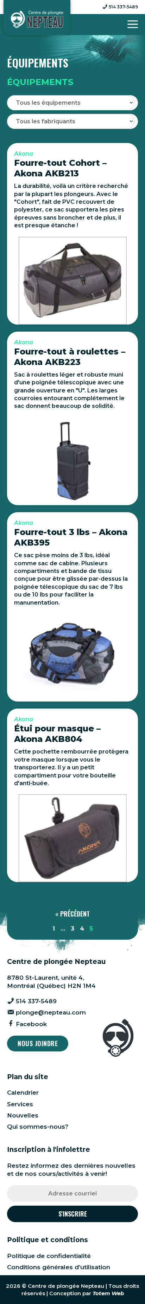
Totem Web (108, 1293)
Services (20, 1104)
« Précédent (72, 913)
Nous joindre (38, 1043)
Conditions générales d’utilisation (58, 1267)
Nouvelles (22, 1115)
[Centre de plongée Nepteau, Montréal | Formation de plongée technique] (37, 19)
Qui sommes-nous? (37, 1126)
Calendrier (23, 1092)
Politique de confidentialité (49, 1255)
